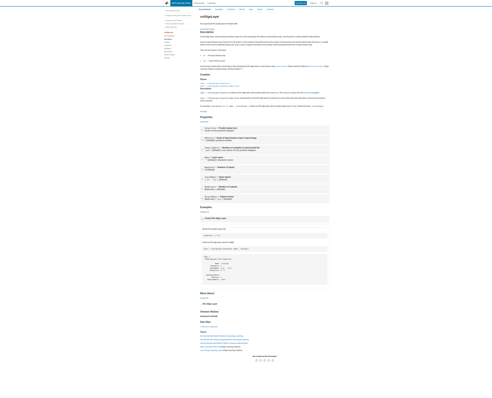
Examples (167, 48)
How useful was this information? (264, 356)
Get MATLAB (301, 3)
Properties (167, 45)
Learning (211, 3)
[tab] (264, 130)
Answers (270, 9)
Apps (251, 9)
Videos (260, 9)
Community (199, 3)
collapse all (204, 212)
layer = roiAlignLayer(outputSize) (215, 83)
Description (168, 39)
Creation (167, 42)
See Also (167, 58)
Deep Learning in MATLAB (210, 347)
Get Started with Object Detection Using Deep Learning (221, 336)
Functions (231, 9)
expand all (204, 122)
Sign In (313, 3)
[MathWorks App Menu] (326, 3)
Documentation (205, 9)
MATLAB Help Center (181, 3)
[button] (321, 3)
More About (168, 52)
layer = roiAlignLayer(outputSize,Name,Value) (220, 86)
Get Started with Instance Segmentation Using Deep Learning (224, 340)
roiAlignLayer (168, 32)
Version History (169, 55)
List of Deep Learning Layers (211, 350)
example (203, 111)
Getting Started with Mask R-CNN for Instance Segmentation (224, 343)
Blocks (242, 9)
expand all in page (207, 29)
